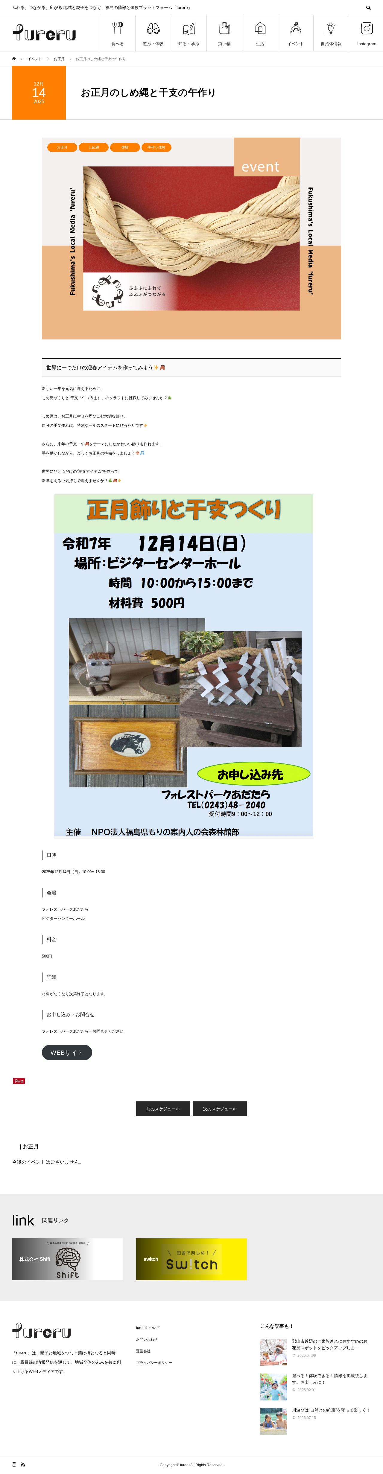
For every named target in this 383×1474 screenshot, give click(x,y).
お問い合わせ (147, 1339)
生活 (260, 43)
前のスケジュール (163, 1108)
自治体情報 (331, 43)
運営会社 (143, 1351)
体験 (125, 147)
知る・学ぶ (188, 43)
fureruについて (148, 1328)
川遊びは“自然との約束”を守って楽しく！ (331, 1410)
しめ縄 (93, 147)
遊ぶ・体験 (153, 43)
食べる (117, 43)
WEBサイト (67, 1052)
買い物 (224, 43)
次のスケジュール (220, 1108)
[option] (191, 238)
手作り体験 (156, 147)
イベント (295, 43)
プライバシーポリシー (154, 1363)
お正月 (62, 147)
